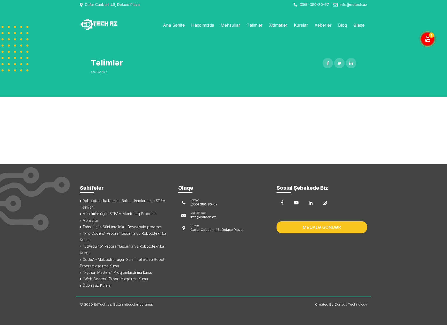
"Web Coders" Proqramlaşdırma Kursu (114, 279)
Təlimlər (255, 25)
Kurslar (301, 25)
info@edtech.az (353, 4)
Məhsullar (230, 25)
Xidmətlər (278, 25)
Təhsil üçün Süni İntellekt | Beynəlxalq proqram (121, 227)
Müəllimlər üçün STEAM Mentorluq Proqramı (118, 213)
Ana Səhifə (174, 25)
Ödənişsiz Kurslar (96, 285)
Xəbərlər (323, 25)
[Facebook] (282, 202)
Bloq (342, 25)
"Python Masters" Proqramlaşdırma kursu (116, 272)
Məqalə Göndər (322, 227)
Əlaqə (358, 25)
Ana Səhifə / (99, 71)
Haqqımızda (202, 25)
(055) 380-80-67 (314, 4)
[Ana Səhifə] (113, 24)
